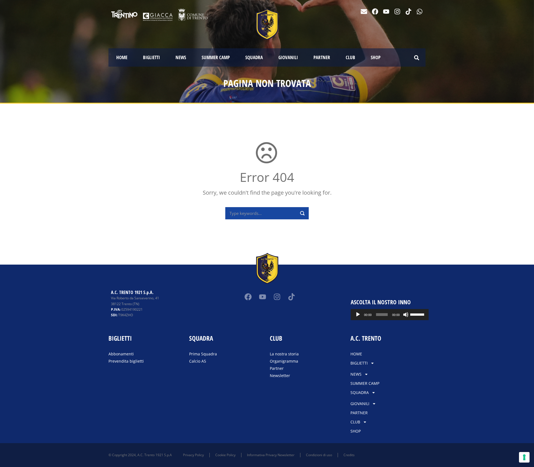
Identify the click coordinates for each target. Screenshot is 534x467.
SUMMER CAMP (216, 57)
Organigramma (284, 361)
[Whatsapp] (419, 11)
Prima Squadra (203, 353)
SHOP (375, 57)
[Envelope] (364, 11)
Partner (277, 368)
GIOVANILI (288, 57)
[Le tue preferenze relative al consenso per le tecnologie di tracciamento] (524, 457)
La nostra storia (284, 353)
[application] (390, 314)
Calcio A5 (197, 361)
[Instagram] (397, 11)
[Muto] (406, 314)
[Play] (358, 314)
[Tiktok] (408, 11)
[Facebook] (375, 11)
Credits (349, 455)
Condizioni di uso (319, 455)
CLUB (350, 57)
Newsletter (280, 375)
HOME (121, 57)
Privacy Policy (193, 455)
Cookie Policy (225, 455)
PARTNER (321, 57)
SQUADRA (254, 57)
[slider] (418, 314)
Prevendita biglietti (126, 361)
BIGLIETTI (151, 57)
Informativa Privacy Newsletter (271, 455)
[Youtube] (386, 11)
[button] (416, 57)
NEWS (180, 57)
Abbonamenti (121, 353)
